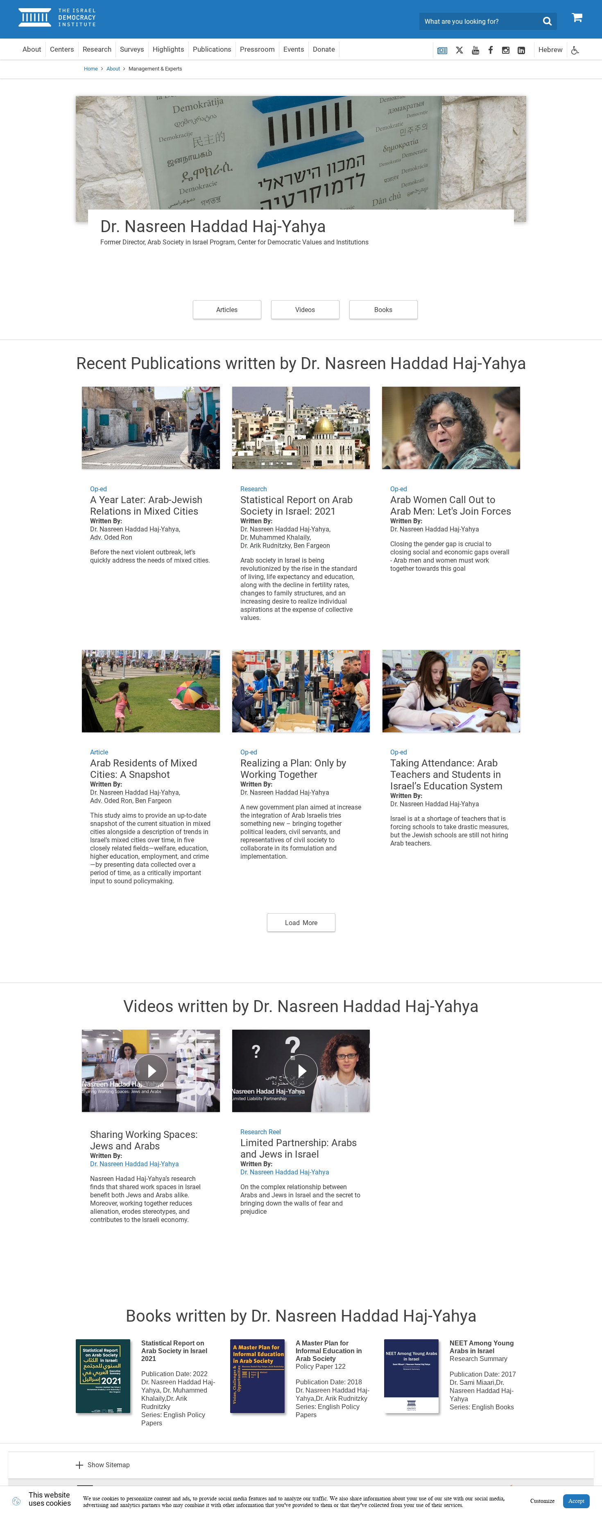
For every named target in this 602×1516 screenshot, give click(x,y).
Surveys (132, 49)
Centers (62, 49)
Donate (324, 49)
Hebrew (551, 50)
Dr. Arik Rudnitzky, (266, 545)
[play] (151, 1071)
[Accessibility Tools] (575, 49)
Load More (301, 923)
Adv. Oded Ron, (112, 801)
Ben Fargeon (312, 545)
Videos (305, 310)
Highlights (168, 49)
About (32, 49)
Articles (227, 310)
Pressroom (257, 49)
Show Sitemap (109, 1465)
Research (97, 49)
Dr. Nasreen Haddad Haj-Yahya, (135, 529)
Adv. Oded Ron (111, 537)
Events (293, 49)
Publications (212, 49)
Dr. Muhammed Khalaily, (275, 537)
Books (383, 310)
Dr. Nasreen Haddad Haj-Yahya (434, 529)
